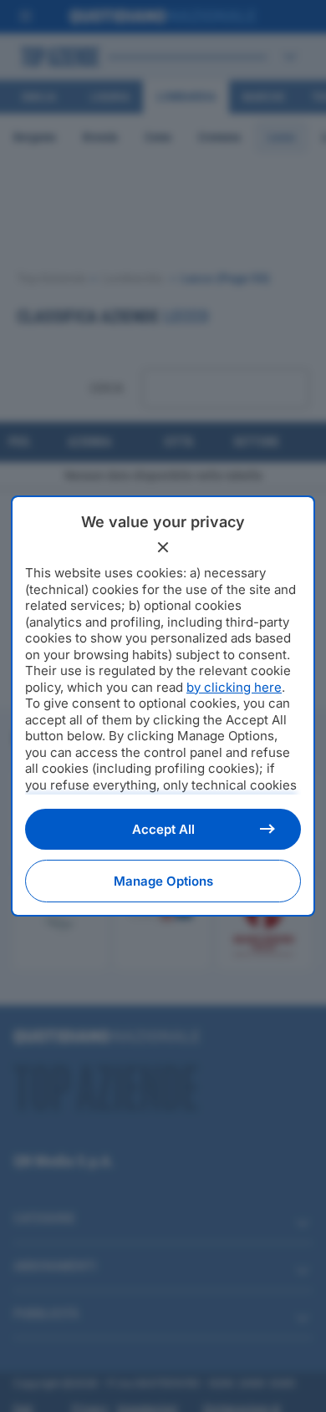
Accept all (163, 829)
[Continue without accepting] (163, 547)
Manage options (163, 881)
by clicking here (234, 687)
